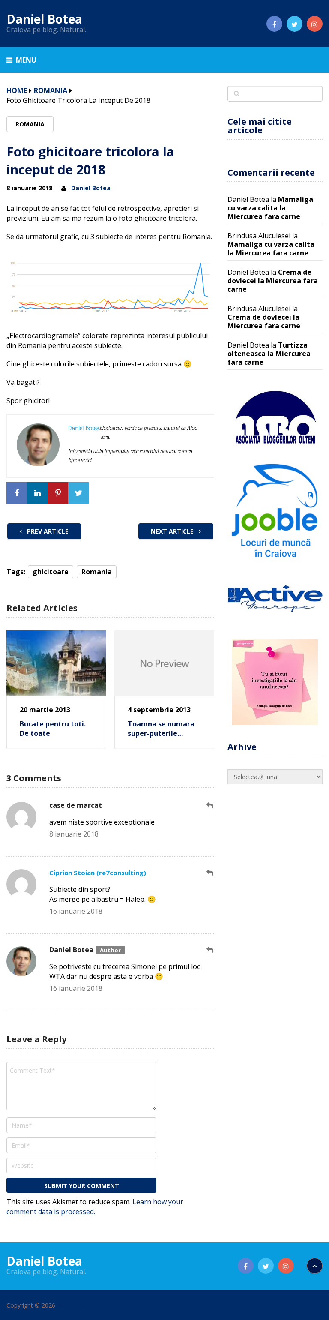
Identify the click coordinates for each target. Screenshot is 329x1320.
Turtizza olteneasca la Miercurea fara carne (269, 353)
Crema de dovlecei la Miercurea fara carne (272, 280)
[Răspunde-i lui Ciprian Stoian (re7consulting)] (210, 873)
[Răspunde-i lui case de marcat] (210, 805)
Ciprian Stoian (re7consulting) (97, 872)
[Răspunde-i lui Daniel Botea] (210, 950)
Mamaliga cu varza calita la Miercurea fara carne (270, 208)
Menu (26, 60)
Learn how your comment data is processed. (94, 1206)
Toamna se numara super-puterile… (161, 728)
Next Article (173, 531)
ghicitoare (51, 571)
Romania (50, 90)
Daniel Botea (44, 19)
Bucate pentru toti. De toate (53, 728)
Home (16, 90)
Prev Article (47, 531)
